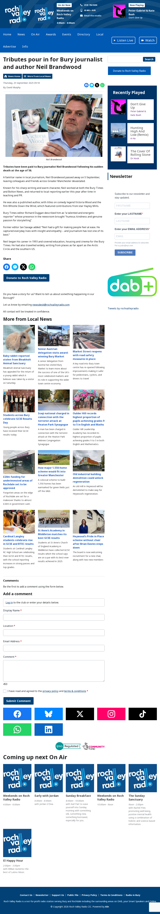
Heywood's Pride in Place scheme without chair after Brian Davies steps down (88, 542)
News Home (14, 76)
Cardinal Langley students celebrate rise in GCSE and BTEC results (18, 540)
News (21, 34)
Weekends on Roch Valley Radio (65, 14)
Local (99, 34)
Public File (72, 895)
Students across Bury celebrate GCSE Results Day (17, 418)
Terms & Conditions (111, 895)
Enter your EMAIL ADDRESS (132, 229)
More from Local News (39, 76)
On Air (35, 34)
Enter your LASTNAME (128, 214)
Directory (83, 34)
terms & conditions (75, 691)
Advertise (9, 46)
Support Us (58, 895)
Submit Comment (18, 701)
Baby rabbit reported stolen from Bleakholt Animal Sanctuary (17, 359)
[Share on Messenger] (92, 85)
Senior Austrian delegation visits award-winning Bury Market (53, 352)
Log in (9, 602)
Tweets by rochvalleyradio (123, 308)
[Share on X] (97, 85)
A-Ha (132, 138)
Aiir (107, 906)
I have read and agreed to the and (48, 691)
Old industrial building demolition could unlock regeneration (88, 477)
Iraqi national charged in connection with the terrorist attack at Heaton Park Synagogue (53, 419)
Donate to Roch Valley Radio (26, 278)
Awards (51, 34)
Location (9, 626)
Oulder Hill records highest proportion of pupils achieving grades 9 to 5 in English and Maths (88, 419)
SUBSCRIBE (125, 252)
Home (7, 34)
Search (149, 59)
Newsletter (42, 895)
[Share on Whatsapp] (102, 85)
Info (25, 46)
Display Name (12, 610)
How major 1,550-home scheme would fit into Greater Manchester (52, 471)
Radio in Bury (133, 895)
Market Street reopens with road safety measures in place (87, 355)
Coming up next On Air (35, 757)
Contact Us (26, 895)
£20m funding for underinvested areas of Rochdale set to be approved (17, 482)
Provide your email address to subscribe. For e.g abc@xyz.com (132, 244)
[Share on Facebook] (86, 85)
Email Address (12, 641)
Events (66, 34)
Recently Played (129, 92)
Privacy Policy (89, 895)
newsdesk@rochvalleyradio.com (51, 304)
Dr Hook (134, 158)
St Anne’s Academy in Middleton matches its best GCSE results (52, 534)
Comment (9, 656)
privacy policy (50, 691)
